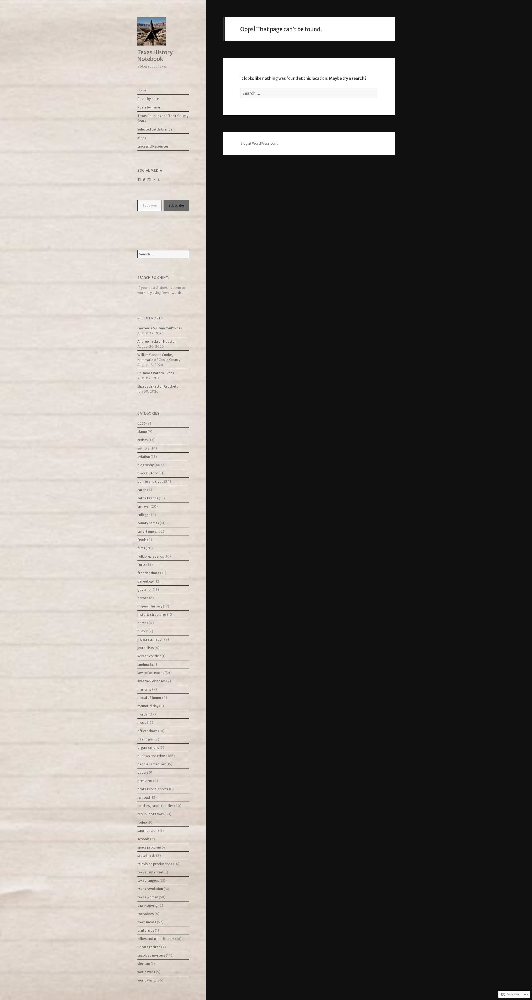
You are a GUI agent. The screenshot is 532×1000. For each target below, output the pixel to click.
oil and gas (145, 739)
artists (142, 440)
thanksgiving (147, 905)
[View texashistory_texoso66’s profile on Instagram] (149, 179)
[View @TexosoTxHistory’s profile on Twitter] (144, 179)
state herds (146, 855)
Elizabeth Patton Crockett (157, 386)
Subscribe (176, 205)
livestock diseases (151, 681)
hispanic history (149, 606)
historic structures (151, 614)
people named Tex (151, 764)
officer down (147, 731)
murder (143, 714)
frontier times (148, 573)
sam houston (147, 831)
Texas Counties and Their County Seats (162, 118)
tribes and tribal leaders (156, 939)
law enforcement (150, 673)
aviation (143, 456)
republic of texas (150, 814)
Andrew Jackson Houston (156, 341)
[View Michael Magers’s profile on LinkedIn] (154, 179)
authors (143, 448)
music (141, 722)
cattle (142, 490)
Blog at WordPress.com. (259, 143)
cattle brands (147, 498)
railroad (143, 797)
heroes (142, 598)
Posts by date (148, 99)
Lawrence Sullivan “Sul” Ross (159, 328)
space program (149, 847)
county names (148, 523)
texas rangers (148, 880)
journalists (145, 648)
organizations (148, 747)
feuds (142, 540)
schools (143, 839)
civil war (143, 506)
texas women (147, 897)
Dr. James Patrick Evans (155, 373)
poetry (142, 772)
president (145, 781)
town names (146, 922)
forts (141, 565)
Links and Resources (153, 146)
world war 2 (146, 980)
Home (142, 90)
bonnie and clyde (150, 481)
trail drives (145, 930)
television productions (154, 864)
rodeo (142, 822)
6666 (141, 423)
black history (147, 473)
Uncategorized (148, 947)
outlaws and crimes (152, 756)
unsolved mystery (151, 955)
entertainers (147, 531)
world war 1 (146, 972)
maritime (144, 689)
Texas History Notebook (155, 55)
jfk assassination (150, 639)
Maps (141, 138)
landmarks (145, 664)
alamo (142, 432)
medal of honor (149, 698)
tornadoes (145, 914)
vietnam (143, 964)
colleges (143, 515)
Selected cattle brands (154, 129)
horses (142, 623)
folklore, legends (150, 556)
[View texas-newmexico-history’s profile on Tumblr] (159, 179)
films (141, 548)
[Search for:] (163, 254)
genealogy (145, 581)
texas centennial (150, 872)
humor (142, 631)
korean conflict (149, 656)
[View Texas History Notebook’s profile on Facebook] (139, 179)
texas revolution (150, 889)
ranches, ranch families (155, 806)
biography (145, 465)
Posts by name (148, 107)
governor (144, 589)
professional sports (152, 789)
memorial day (148, 706)
